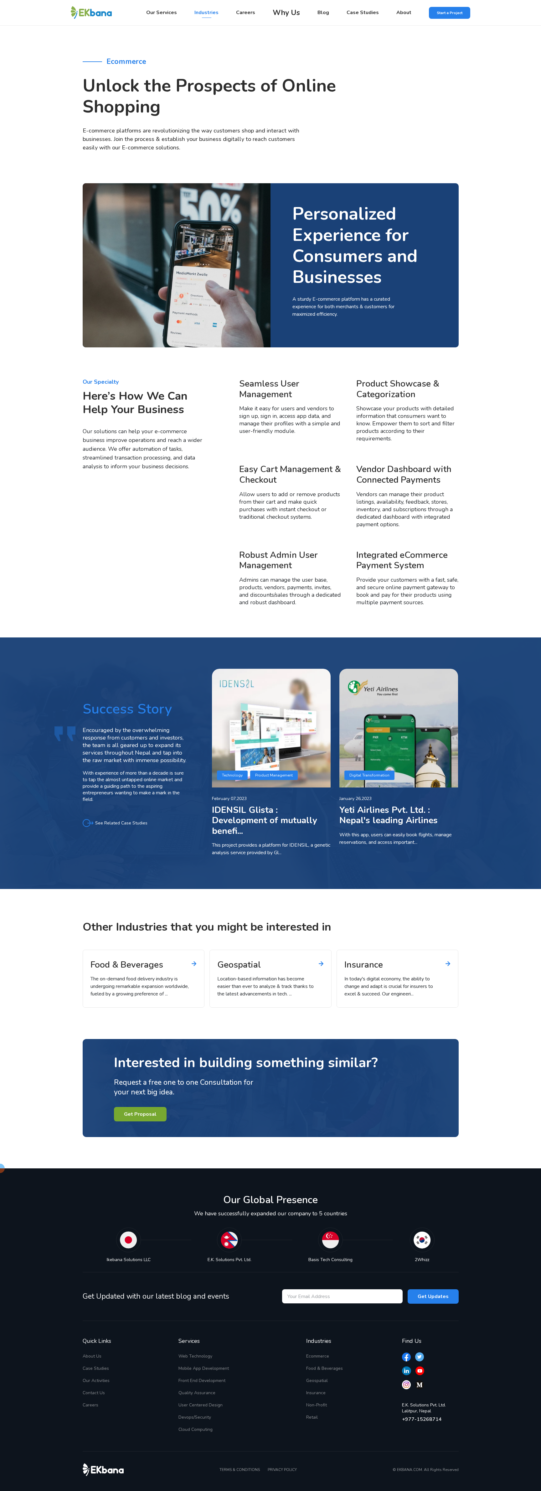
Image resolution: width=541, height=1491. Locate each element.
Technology (232, 775)
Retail (312, 1417)
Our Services (161, 12)
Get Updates (433, 1296)
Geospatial (317, 1381)
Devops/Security (194, 1417)
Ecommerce (317, 1356)
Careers (245, 12)
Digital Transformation (369, 775)
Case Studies (363, 12)
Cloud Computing (195, 1429)
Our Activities (96, 1381)
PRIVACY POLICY (282, 1469)
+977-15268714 (422, 1419)
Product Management (274, 775)
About (403, 12)
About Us (92, 1356)
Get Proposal (140, 1114)
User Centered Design (200, 1405)
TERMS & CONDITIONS (239, 1469)
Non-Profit (316, 1405)
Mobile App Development (203, 1368)
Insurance (316, 1393)
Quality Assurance (196, 1393)
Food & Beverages (324, 1368)
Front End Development (201, 1381)
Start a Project (449, 12)
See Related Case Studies (121, 823)
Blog (323, 12)
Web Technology (195, 1356)
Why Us (286, 13)
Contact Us (94, 1393)
